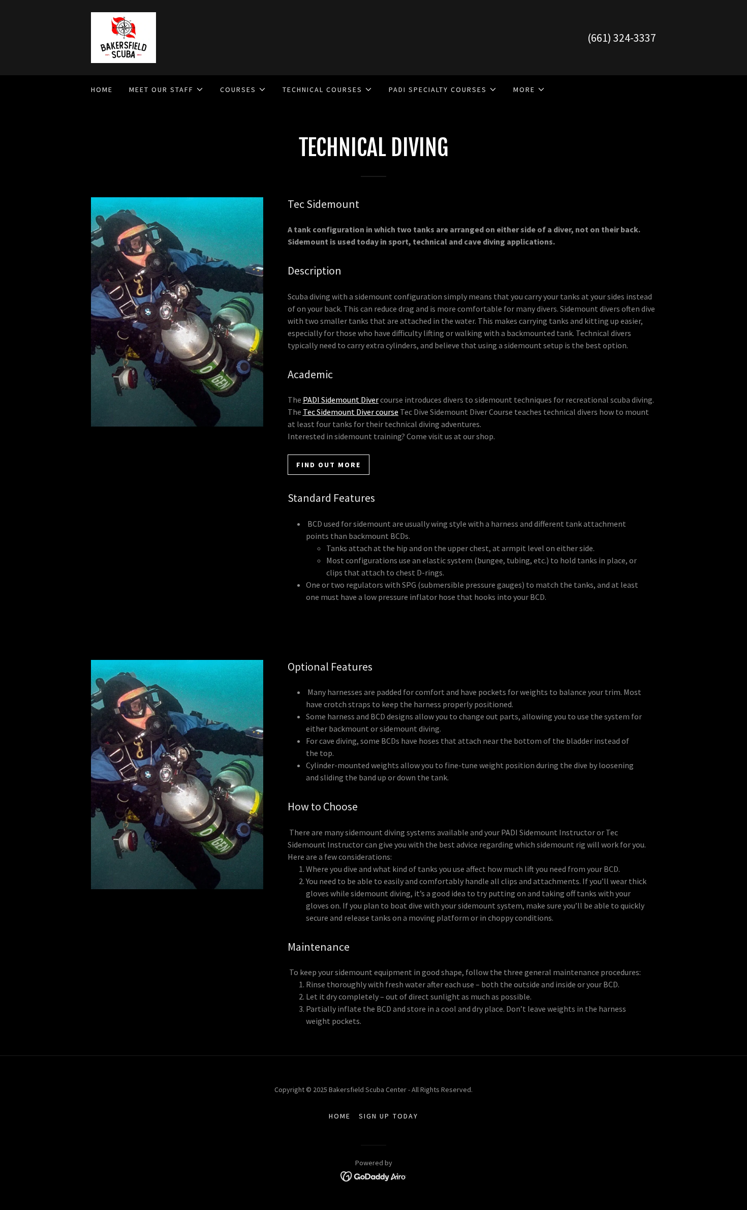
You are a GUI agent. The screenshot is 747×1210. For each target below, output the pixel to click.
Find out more (328, 464)
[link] (123, 37)
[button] (166, 89)
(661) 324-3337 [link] (621, 38)
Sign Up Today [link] (388, 1116)
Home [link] (102, 89)
